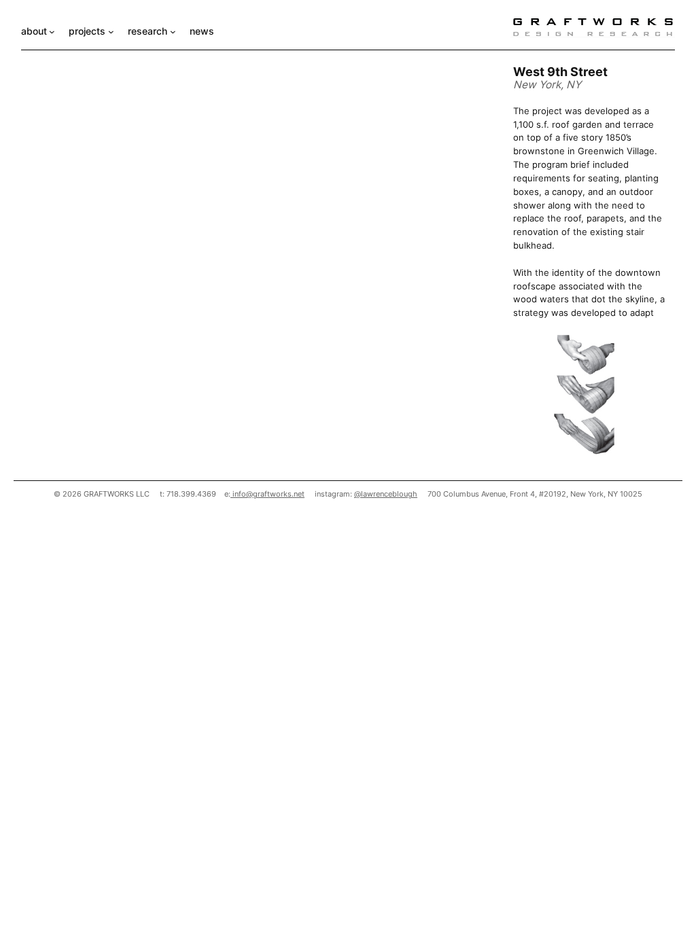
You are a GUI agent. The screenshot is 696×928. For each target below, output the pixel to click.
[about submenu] (52, 32)
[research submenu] (173, 32)
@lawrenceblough (385, 494)
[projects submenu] (111, 32)
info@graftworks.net (267, 494)
